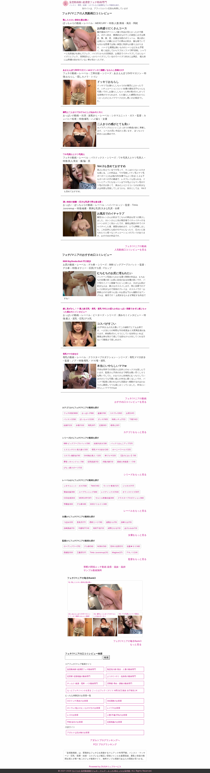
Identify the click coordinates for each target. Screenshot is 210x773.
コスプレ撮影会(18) (72, 455)
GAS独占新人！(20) (92, 455)
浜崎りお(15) (126, 522)
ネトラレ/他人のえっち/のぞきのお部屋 (83, 708)
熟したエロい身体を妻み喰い (76, 20)
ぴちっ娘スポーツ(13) (73, 467)
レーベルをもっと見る (135, 510)
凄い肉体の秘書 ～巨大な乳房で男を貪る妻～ (83, 201)
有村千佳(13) (98, 528)
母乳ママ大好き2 (70, 354)
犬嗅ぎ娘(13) (107, 461)
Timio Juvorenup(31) (99, 552)
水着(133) (80, 425)
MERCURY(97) (85, 498)
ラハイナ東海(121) (111, 486)
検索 (106, 657)
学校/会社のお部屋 (75, 722)
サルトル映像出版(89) (104, 498)
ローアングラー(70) (72, 546)
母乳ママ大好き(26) (100, 449)
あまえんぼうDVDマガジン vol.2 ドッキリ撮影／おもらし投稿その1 (93, 70)
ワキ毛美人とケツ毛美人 (74, 154)
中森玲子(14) (83, 528)
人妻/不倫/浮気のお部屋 (117, 715)
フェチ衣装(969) (71, 413)
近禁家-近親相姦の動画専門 (78, 676)
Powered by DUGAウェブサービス (105, 766)
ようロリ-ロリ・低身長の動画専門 (121, 676)
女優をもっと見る (137, 535)
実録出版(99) (69, 492)
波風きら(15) (111, 522)
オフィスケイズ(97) (131, 492)
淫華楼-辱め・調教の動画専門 (119, 683)
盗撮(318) (102, 413)
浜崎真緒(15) (69, 528)
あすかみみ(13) (130, 528)
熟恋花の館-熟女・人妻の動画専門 (121, 669)
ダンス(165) (103, 419)
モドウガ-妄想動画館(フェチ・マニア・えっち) (93, 771)
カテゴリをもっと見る (135, 432)
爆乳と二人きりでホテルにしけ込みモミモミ (83, 112)
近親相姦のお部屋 (114, 722)
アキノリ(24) (132, 552)
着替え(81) (114, 425)
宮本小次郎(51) (116, 546)
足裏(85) (103, 425)
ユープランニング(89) (88, 492)
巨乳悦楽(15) (93, 461)
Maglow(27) (117, 552)
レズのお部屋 (72, 715)
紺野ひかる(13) (114, 528)
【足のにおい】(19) (128, 455)
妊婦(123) (68, 425)
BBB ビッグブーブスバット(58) (77, 443)
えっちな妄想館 (123, 771)
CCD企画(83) (69, 498)
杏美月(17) (81, 522)
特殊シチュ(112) (118, 419)
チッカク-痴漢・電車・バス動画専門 (82, 683)
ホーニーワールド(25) (121, 449)
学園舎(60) (68, 504)
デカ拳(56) (88, 546)
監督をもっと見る (137, 559)
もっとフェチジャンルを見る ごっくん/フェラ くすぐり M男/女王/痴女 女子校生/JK (102, 690)
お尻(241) (130, 413)
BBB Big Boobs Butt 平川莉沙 (77, 261)
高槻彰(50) (68, 552)
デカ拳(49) (81, 504)
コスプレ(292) (116, 413)
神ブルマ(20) (110, 455)
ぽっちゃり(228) (87, 419)
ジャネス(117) (128, 486)
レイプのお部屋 (113, 708)
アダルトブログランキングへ (105, 740)
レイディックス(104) (110, 492)
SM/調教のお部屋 (114, 701)
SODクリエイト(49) (98, 504)
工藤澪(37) (81, 552)
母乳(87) (91, 425)
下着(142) (133, 419)
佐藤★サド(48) (133, 546)
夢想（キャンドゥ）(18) (74, 461)
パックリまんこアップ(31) (122, 443)
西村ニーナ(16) (96, 522)
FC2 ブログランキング (105, 744)
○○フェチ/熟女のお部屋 (77, 701)
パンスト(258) (70, 419)
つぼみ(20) (68, 522)
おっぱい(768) (88, 413)
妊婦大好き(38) (100, 443)
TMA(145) (95, 486)
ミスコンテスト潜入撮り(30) (76, 449)
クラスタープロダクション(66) (131, 498)
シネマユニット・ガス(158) (75, 486)
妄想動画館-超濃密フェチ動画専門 (88, 2)
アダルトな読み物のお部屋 (78, 732)
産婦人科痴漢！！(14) (126, 461)
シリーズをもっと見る (135, 474)
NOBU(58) (101, 546)
